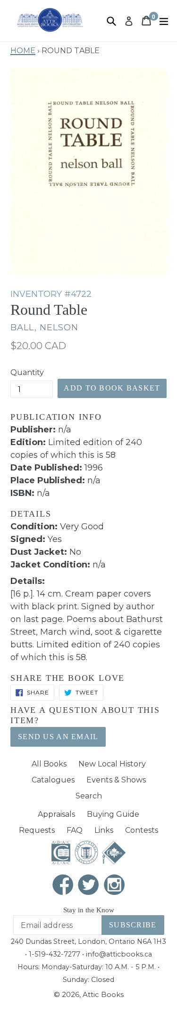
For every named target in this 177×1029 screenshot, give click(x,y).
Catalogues (53, 779)
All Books (49, 763)
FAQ (75, 830)
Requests (37, 830)
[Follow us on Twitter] (89, 885)
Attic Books (103, 994)
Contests (141, 830)
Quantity (27, 372)
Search (89, 795)
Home (22, 49)
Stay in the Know (88, 910)
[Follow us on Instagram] (114, 885)
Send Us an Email (58, 737)
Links (103, 830)
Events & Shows (116, 779)
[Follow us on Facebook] (63, 885)
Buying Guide (113, 814)
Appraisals (56, 814)
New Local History (112, 763)
